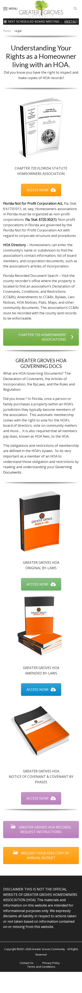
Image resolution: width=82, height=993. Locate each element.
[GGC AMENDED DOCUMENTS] (41, 626)
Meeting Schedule (71, 21)
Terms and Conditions (41, 966)
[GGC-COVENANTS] (41, 730)
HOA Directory (14, 245)
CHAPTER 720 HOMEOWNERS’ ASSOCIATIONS (42, 337)
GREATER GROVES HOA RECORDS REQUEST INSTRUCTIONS (44, 829)
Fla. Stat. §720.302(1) (41, 219)
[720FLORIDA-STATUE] (41, 127)
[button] (5, 21)
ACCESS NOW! (37, 190)
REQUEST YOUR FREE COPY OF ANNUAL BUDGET (44, 855)
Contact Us (26, 963)
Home (7, 31)
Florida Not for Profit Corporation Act (32, 203)
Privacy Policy (51, 963)
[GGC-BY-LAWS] (41, 521)
